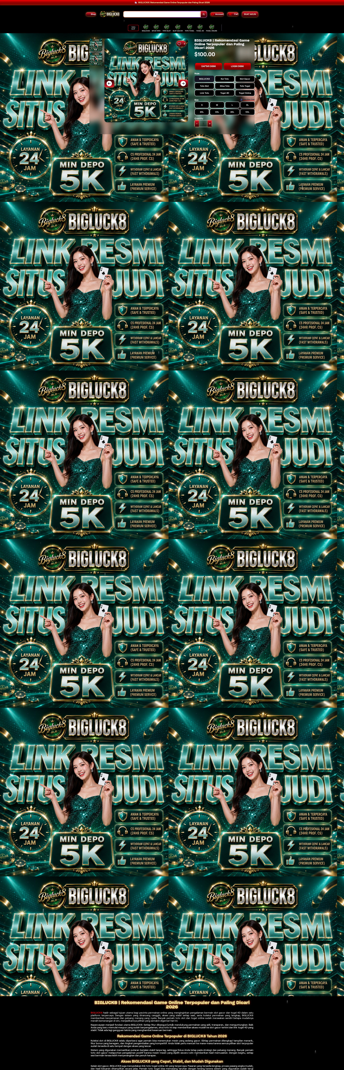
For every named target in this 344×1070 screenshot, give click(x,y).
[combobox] (162, 14)
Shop (93, 14)
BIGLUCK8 (96, 1012)
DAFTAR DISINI (208, 66)
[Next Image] (183, 83)
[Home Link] (110, 14)
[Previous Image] (109, 83)
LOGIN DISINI (237, 66)
